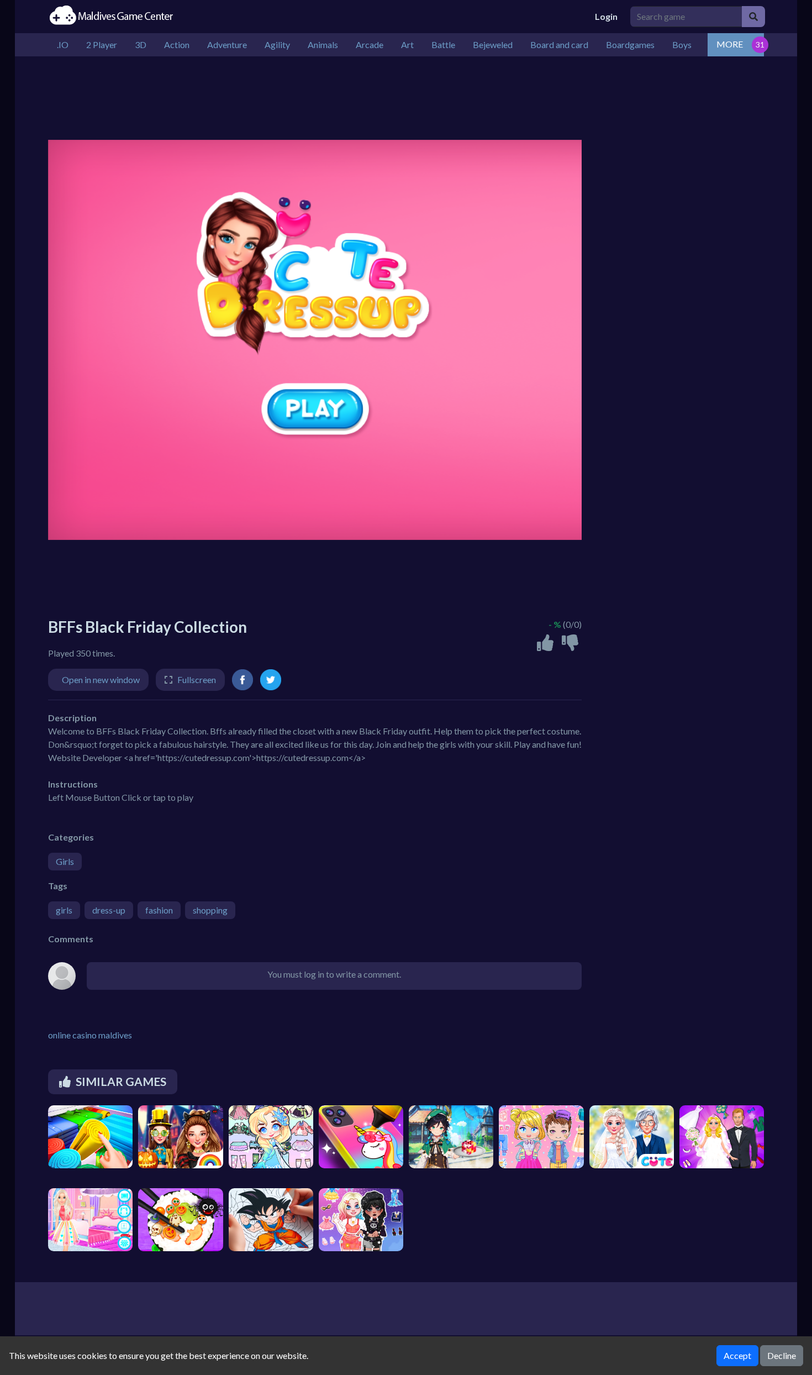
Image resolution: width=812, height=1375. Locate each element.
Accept (737, 1355)
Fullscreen (196, 679)
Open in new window (101, 679)
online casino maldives (90, 1035)
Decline (781, 1355)
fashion (159, 910)
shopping (210, 910)
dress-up (108, 910)
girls (64, 910)
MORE (729, 44)
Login (606, 16)
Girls (65, 861)
